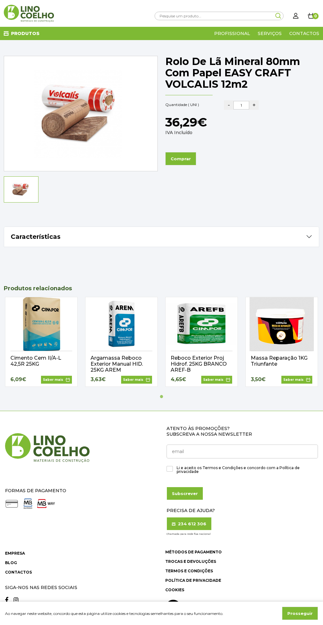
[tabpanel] (41, 342)
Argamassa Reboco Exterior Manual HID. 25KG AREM (117, 364)
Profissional (232, 33)
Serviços (270, 33)
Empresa (15, 553)
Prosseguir (300, 613)
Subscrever (185, 493)
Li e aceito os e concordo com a (238, 470)
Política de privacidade (193, 580)
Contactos (304, 33)
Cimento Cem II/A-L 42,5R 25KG (35, 361)
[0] (311, 16)
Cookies (174, 589)
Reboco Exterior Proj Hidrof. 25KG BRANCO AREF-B (199, 364)
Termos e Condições (189, 571)
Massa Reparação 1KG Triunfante (279, 361)
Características (36, 236)
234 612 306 (191, 523)
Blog (11, 562)
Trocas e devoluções (190, 561)
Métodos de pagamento (193, 552)
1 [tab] (161, 396)
